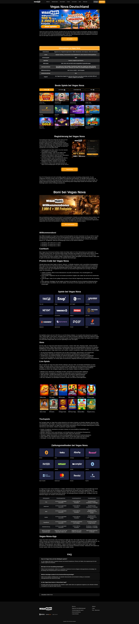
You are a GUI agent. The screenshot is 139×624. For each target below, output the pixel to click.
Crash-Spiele (76, 89)
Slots (92, 89)
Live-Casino (61, 89)
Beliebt (45, 89)
